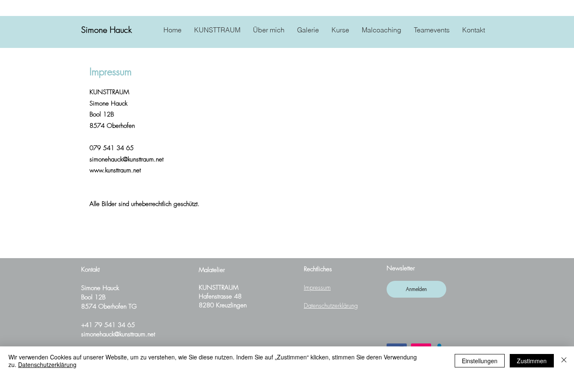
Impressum (317, 287)
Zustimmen (532, 361)
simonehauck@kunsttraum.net (118, 334)
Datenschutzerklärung (331, 305)
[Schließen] (564, 360)
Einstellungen (480, 361)
